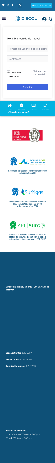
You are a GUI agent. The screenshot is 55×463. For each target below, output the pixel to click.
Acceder (27, 87)
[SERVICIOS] (21, 105)
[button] (20, 5)
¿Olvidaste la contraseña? (38, 73)
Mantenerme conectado (14, 74)
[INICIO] (9, 105)
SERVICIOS (21, 110)
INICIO (10, 110)
